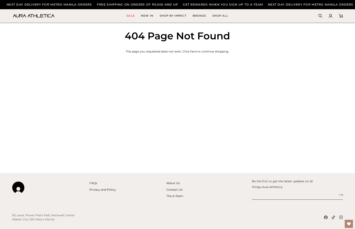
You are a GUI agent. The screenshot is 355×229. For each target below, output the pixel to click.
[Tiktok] (333, 217)
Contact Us (174, 189)
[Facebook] (326, 217)
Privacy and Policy (102, 189)
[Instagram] (341, 217)
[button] (199, 15)
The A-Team (174, 196)
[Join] (339, 195)
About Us (173, 183)
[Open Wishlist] (349, 224)
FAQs (93, 183)
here (193, 51)
